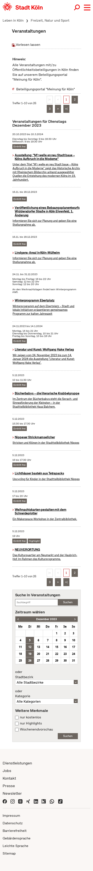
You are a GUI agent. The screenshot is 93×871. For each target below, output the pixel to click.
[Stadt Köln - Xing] (28, 801)
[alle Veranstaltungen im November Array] (18, 619)
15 (56, 647)
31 (73, 660)
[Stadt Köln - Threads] (20, 801)
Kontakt (9, 778)
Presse (9, 785)
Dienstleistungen (17, 763)
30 (65, 660)
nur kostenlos (30, 717)
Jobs (7, 770)
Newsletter (12, 793)
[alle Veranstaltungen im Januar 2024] (75, 619)
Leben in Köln (13, 20)
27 (38, 660)
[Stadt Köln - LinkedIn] (36, 801)
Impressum (11, 815)
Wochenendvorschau (36, 729)
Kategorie (22, 694)
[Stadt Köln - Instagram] (12, 801)
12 (29, 647)
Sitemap (9, 853)
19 (29, 654)
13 (38, 647)
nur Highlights (31, 723)
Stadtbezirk (24, 674)
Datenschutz (13, 823)
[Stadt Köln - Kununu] (44, 801)
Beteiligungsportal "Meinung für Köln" (45, 89)
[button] (87, 7)
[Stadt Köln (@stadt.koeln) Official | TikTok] (60, 801)
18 (20, 654)
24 (73, 654)
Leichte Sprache (15, 846)
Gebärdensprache (16, 838)
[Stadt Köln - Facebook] (5, 801)
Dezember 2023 (46, 619)
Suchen (67, 602)
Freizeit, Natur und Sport (50, 20)
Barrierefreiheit (15, 830)
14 (47, 647)
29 (56, 660)
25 (20, 660)
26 (29, 660)
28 (47, 660)
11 (20, 647)
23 (65, 654)
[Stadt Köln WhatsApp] (52, 801)
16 (65, 647)
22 (56, 654)
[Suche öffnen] (77, 7)
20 (38, 654)
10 (73, 640)
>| (66, 109)
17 (73, 647)
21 (47, 654)
